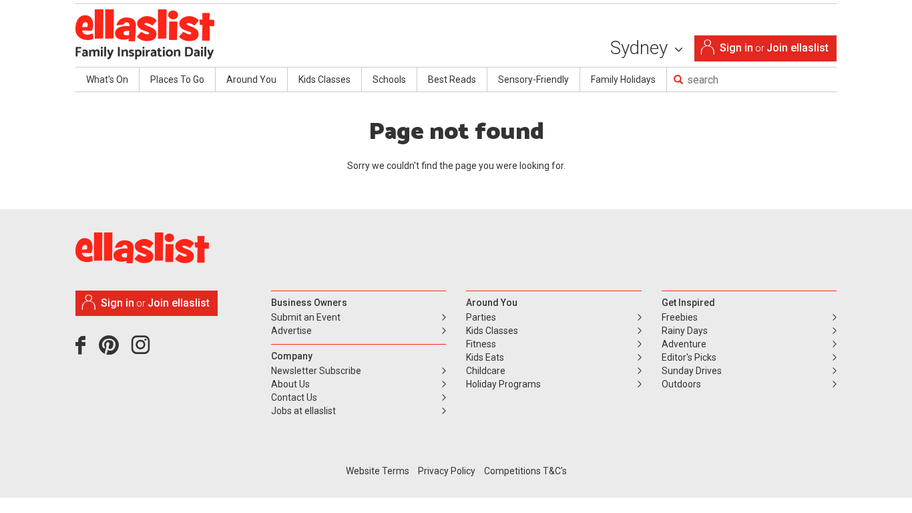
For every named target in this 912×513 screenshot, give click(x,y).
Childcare (485, 370)
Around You (251, 79)
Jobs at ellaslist (303, 410)
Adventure (684, 344)
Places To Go (177, 79)
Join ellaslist (797, 47)
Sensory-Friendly (533, 79)
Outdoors (681, 384)
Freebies (680, 317)
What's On (107, 79)
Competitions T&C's (525, 471)
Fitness (481, 344)
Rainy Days (685, 330)
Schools (389, 79)
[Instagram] (143, 350)
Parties (481, 317)
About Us (290, 384)
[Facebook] (84, 350)
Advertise (291, 330)
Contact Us (294, 397)
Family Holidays (623, 79)
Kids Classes (324, 79)
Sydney (641, 48)
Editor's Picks (689, 357)
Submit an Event (305, 317)
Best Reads (452, 79)
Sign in (736, 47)
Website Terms (377, 471)
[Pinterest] (114, 350)
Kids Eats (485, 357)
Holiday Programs (503, 384)
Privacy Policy (446, 471)
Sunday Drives (692, 370)
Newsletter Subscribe (316, 370)
